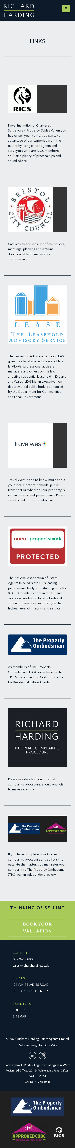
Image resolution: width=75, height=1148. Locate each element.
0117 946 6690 (23, 959)
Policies (19, 1010)
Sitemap (19, 1016)
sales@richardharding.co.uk (31, 965)
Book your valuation (37, 928)
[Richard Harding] (19, 10)
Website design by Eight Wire (37, 1045)
